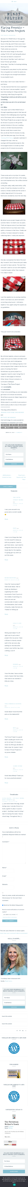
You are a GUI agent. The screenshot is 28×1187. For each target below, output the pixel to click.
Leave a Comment (8, 486)
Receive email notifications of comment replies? (13, 911)
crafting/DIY (4, 35)
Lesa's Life (17, 623)
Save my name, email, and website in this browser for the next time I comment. (13, 898)
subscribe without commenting (10, 917)
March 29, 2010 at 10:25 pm (12, 707)
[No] (26, 1181)
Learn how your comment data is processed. (13, 933)
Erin (14, 528)
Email (4, 876)
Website (5, 884)
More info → (8, 1136)
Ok (14, 1184)
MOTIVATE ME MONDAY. (8, 417)
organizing (12, 35)
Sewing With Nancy (7, 138)
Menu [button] (15, 1)
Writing (10, 1128)
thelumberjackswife (13, 703)
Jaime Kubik (17, 766)
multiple (11, 1126)
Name (4, 867)
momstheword (10, 577)
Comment (5, 842)
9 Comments (18, 432)
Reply (6, 519)
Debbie (15, 664)
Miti (14, 728)
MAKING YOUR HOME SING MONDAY (12, 412)
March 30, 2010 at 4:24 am (12, 579)
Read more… (9, 981)
